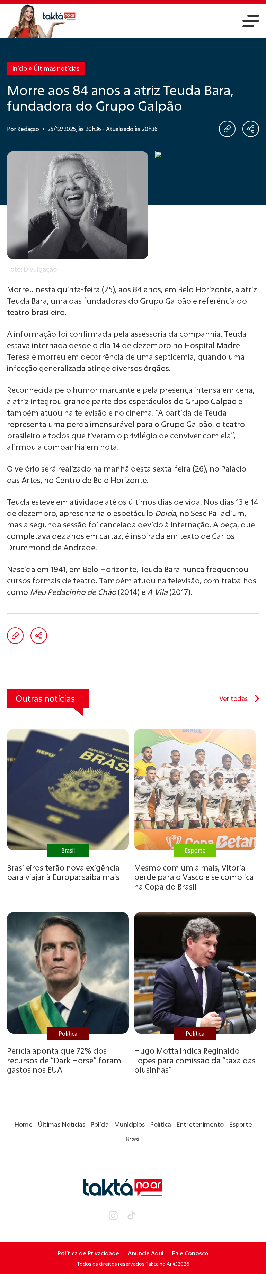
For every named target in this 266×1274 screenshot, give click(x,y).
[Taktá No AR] (41, 21)
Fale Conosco (190, 1253)
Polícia (99, 1124)
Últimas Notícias (61, 1124)
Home (23, 1124)
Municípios (129, 1124)
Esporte (240, 1124)
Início (19, 68)
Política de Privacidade (88, 1253)
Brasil (133, 1139)
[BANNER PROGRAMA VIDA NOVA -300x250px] (207, 194)
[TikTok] (131, 1215)
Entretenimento (200, 1124)
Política (160, 1124)
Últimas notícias (56, 68)
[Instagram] (113, 1215)
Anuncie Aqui (145, 1253)
